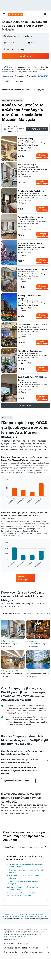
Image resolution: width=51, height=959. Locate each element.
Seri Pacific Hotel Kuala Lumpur (32, 191)
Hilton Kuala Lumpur (27, 164)
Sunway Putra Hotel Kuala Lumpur (29, 297)
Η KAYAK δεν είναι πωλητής (16, 943)
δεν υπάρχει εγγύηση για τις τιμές (15, 936)
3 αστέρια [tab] (28, 613)
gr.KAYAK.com (9, 914)
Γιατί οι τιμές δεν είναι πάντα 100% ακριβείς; (23, 952)
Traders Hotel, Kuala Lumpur (31, 217)
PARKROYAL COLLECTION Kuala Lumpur (32, 378)
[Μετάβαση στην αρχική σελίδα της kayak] (15, 14)
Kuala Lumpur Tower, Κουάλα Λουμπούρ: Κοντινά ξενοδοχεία (25, 871)
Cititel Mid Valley (25, 138)
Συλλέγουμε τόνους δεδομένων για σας (21, 948)
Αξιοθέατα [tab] (9, 847)
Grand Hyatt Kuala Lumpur (30, 351)
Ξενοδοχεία (21, 914)
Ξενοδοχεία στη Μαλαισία (10, 916)
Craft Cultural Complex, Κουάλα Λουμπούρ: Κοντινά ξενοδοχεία (23, 888)
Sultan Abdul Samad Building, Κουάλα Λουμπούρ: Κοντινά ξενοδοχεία (25, 865)
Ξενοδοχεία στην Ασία (35, 914)
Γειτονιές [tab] (22, 847)
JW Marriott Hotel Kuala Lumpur (32, 324)
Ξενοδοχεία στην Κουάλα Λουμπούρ (34, 916)
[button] (4, 14)
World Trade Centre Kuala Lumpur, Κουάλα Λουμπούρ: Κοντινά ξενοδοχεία (22, 894)
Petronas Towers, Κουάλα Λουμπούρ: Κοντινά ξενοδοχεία (24, 882)
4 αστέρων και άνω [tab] (11, 613)
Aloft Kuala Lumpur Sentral (30, 243)
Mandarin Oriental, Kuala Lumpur (33, 269)
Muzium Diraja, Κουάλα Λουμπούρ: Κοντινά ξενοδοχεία (23, 877)
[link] (25, 578)
